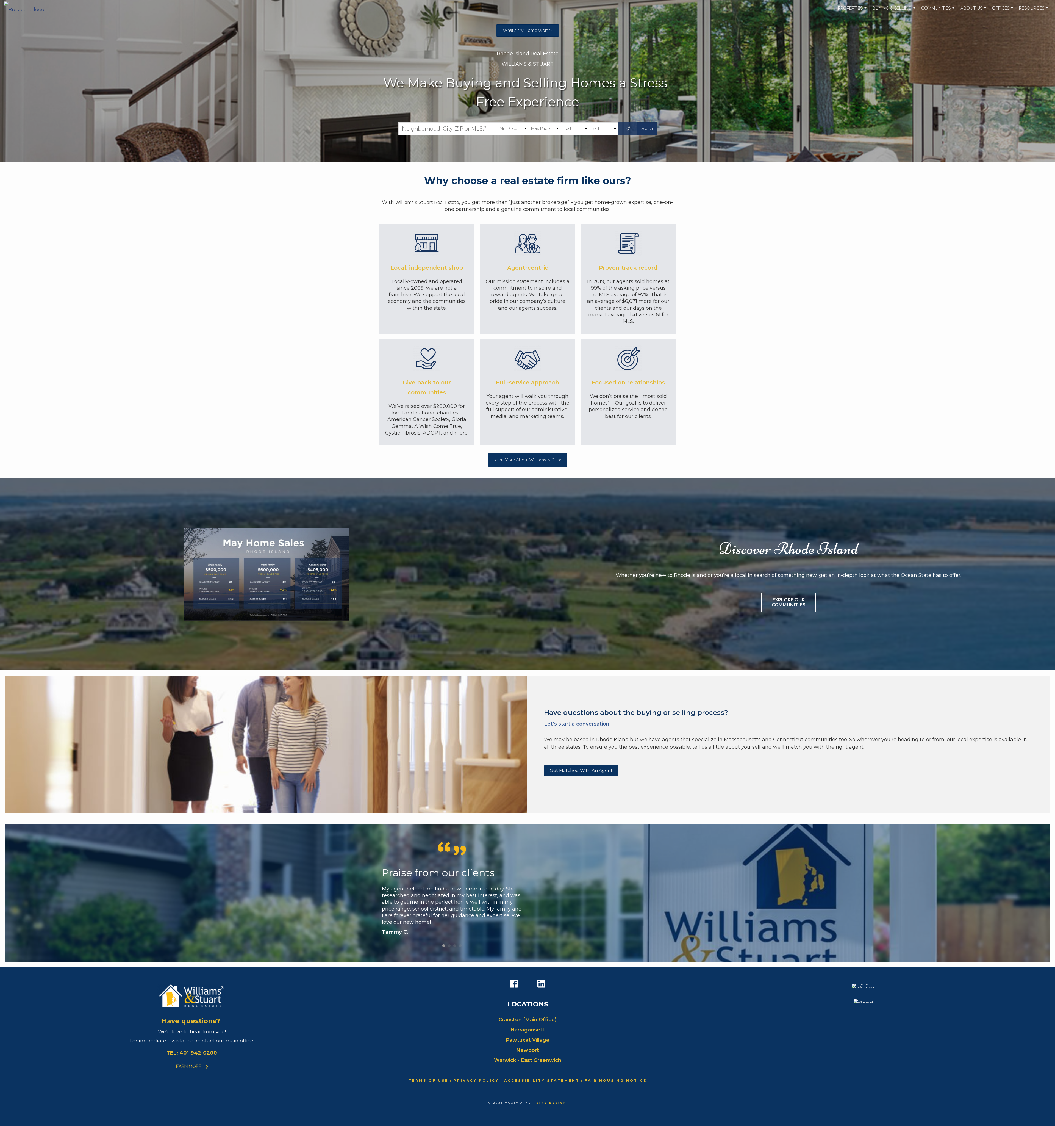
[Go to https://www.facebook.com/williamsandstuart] (513, 984)
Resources (1034, 10)
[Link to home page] (27, 8)
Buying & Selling (894, 10)
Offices (1003, 10)
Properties (853, 10)
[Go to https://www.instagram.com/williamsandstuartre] (527, 984)
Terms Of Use (428, 1080)
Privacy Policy (476, 1080)
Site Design (551, 1102)
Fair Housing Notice (616, 1080)
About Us (974, 10)
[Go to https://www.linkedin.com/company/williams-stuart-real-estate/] (541, 984)
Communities (938, 10)
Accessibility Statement (541, 1080)
